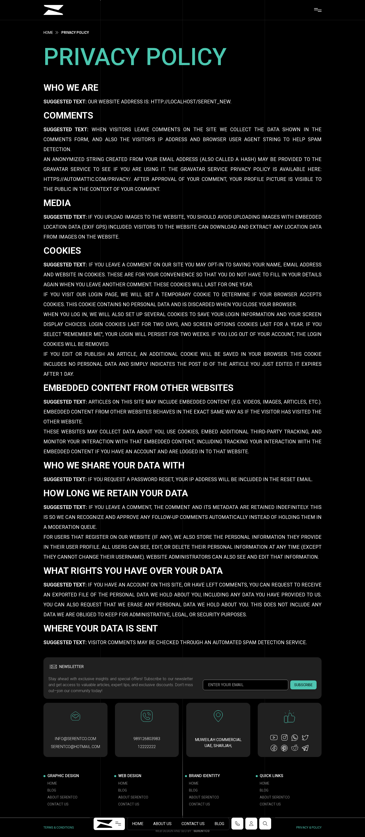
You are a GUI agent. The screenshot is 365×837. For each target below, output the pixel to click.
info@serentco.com (75, 738)
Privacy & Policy (309, 827)
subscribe (303, 685)
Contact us (193, 823)
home (48, 33)
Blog (219, 823)
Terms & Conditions (58, 827)
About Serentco (62, 797)
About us (162, 823)
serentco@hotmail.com (75, 746)
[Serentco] (53, 10)
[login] (251, 824)
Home (137, 823)
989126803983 (146, 738)
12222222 (147, 746)
